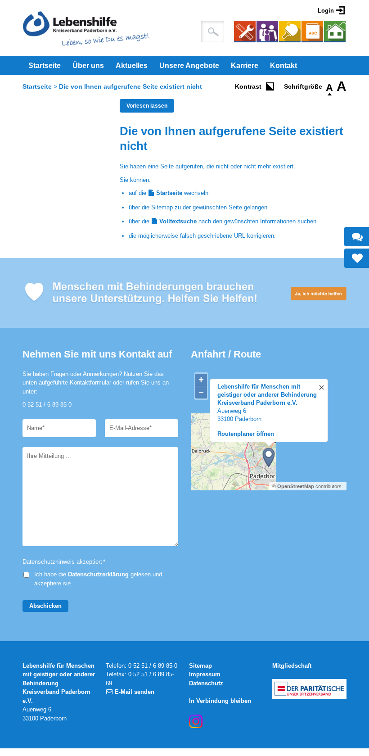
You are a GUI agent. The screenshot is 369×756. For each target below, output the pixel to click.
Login (326, 10)
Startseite (44, 65)
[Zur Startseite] (85, 28)
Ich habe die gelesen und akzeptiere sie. (98, 579)
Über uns (88, 65)
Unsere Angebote (189, 65)
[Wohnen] (335, 33)
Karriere (244, 65)
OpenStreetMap (295, 486)
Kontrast (248, 86)
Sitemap (200, 665)
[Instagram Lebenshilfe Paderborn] (195, 721)
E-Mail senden (134, 691)
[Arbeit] (245, 33)
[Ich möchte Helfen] (184, 293)
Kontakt (283, 65)
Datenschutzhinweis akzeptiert (63, 561)
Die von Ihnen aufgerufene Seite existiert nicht (130, 86)
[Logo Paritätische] (309, 689)
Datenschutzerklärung (98, 574)
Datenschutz (206, 683)
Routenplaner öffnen (245, 433)
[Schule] (312, 33)
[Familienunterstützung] (267, 33)
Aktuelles (132, 65)
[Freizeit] (290, 33)
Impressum (204, 674)
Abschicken (45, 605)
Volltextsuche (178, 221)
